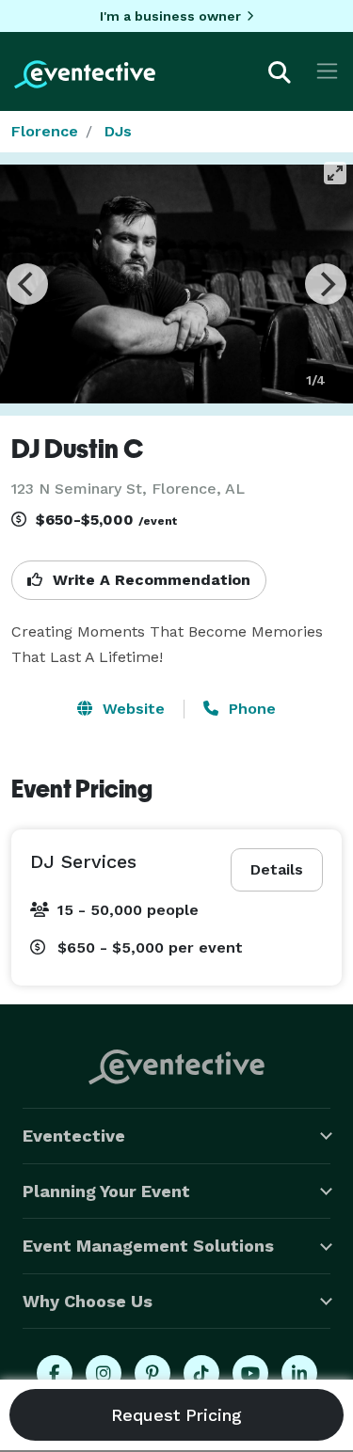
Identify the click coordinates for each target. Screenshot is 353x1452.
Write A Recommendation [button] (149, 580)
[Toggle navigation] (327, 71)
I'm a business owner (170, 16)
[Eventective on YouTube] (250, 1373)
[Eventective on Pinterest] (152, 1373)
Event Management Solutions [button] (148, 1245)
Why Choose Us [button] (87, 1301)
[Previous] (27, 284)
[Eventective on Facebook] (54, 1373)
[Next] (325, 284)
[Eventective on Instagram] (103, 1373)
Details (276, 869)
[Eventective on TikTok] (201, 1373)
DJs (118, 131)
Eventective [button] (74, 1135)
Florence (44, 131)
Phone (250, 709)
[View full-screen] (335, 173)
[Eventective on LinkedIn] (299, 1373)
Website (131, 709)
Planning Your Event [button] (106, 1191)
